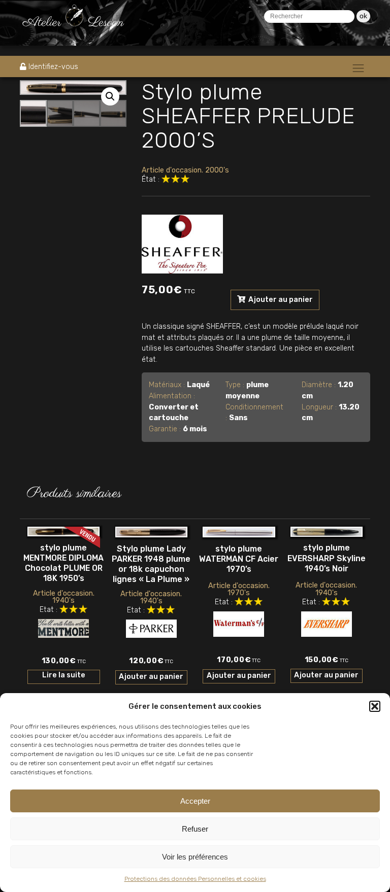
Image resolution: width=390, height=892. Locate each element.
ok (363, 16)
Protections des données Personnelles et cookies (195, 878)
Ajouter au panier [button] (151, 676)
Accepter (195, 801)
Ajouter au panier (280, 299)
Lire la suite (63, 675)
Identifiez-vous (53, 66)
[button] (375, 706)
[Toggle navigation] (358, 68)
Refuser (195, 829)
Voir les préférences (195, 856)
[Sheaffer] (182, 242)
